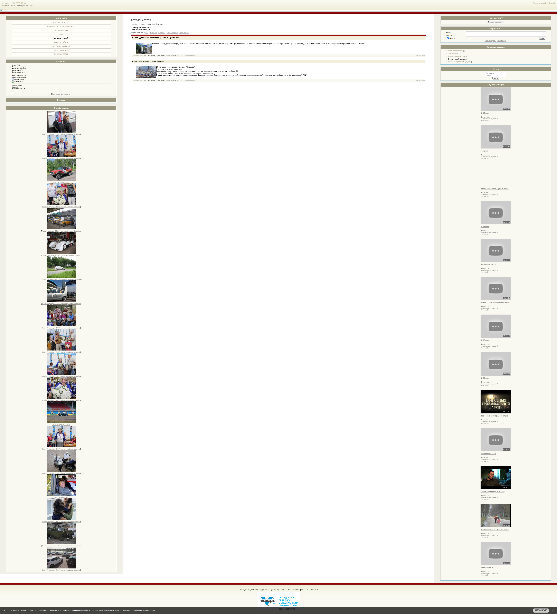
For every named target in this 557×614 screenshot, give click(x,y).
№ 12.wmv (485, 340)
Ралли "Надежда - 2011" (61, 182)
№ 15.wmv (485, 227)
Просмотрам (184, 33)
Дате (145, 33)
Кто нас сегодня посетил (61, 94)
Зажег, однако (487, 567)
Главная (5, 5)
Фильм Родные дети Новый (492, 492)
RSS (31, 5)
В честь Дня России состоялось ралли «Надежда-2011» (156, 38)
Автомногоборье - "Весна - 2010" (495, 530)
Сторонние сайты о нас (456, 59)
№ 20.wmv (485, 378)
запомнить (453, 38)
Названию (153, 33)
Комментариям (172, 33)
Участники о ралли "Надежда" (459, 62)
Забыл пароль (490, 41)
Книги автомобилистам (456, 56)
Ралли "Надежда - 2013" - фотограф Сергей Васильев (61, 279)
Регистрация (16, 5)
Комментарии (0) (190, 55)
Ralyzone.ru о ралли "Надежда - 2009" (148, 61)
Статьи (141, 24)
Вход (25, 5)
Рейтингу (161, 33)
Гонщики (484, 151)
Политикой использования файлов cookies (137, 610)
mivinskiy (169, 55)
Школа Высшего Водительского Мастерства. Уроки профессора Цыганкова (496, 189)
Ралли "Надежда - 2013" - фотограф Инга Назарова (61, 134)
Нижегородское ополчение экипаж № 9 (496, 302)
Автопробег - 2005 (488, 264)
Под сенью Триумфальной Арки (494, 416)
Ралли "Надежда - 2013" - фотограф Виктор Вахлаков (61, 231)
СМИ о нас (452, 53)
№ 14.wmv (485, 113)
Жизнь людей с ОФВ (455, 51)
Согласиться (541, 610)
